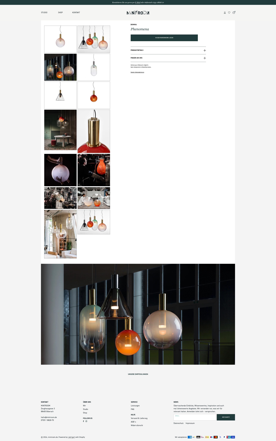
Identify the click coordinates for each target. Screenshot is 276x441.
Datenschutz (178, 423)
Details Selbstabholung (137, 72)
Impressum (190, 423)
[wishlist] (229, 12)
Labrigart (71, 437)
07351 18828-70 (47, 420)
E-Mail (137, 2)
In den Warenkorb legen (164, 38)
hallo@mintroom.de (49, 417)
